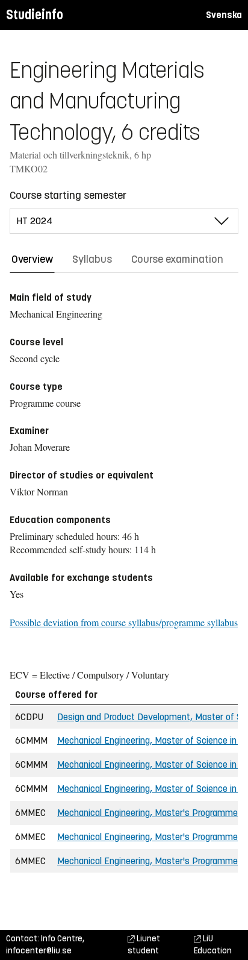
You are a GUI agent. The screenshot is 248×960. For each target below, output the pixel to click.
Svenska (224, 14)
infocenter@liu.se (39, 951)
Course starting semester (68, 195)
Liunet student (144, 944)
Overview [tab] (32, 259)
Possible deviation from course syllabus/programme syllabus (124, 622)
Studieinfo (34, 15)
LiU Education (213, 944)
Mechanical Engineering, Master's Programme (147, 812)
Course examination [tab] (177, 259)
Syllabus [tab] (92, 259)
